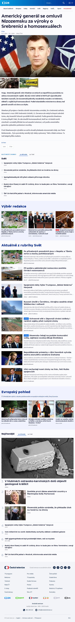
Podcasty (52, 581)
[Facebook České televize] (58, 567)
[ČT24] (5, 3)
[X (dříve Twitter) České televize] (65, 567)
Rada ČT (7, 585)
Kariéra (51, 585)
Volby (25, 8)
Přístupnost (38, 618)
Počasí (29, 585)
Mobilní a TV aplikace (55, 588)
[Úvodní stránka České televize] (15, 567)
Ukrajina (18, 8)
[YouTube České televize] (61, 567)
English (18, 618)
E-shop (7, 588)
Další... (53, 8)
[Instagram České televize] (54, 567)
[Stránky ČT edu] (67, 598)
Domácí (32, 8)
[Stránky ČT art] (57, 598)
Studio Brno (53, 577)
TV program (8, 574)
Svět (39, 8)
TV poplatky (31, 577)
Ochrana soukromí (27, 618)
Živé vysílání (53, 574)
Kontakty (52, 592)
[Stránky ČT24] (7, 598)
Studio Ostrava (31, 581)
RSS (69, 618)
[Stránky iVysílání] (33, 598)
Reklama (7, 577)
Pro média (30, 574)
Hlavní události (8, 8)
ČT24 (2, 31)
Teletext (7, 581)
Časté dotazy (9, 592)
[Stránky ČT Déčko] (46, 598)
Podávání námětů (32, 588)
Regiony (45, 8)
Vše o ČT (29, 592)
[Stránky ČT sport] (20, 598)
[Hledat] (64, 3)
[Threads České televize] (69, 567)
